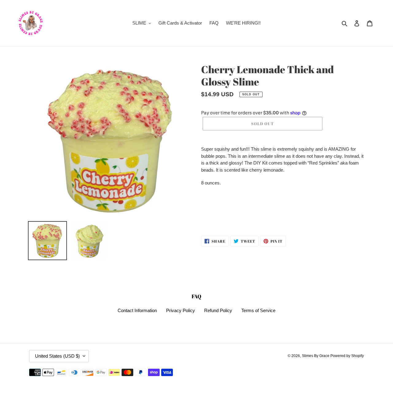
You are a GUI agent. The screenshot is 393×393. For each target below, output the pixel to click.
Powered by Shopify (347, 356)
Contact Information (137, 310)
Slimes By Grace (316, 356)
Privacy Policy (180, 310)
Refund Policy (218, 310)
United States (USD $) (57, 356)
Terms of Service (258, 310)
